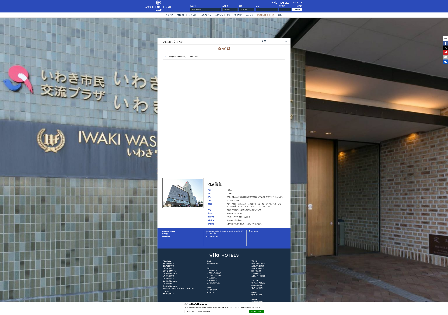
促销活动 (219, 15)
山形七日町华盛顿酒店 (214, 273)
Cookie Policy (166, 236)
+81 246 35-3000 (212, 236)
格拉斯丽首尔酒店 (257, 295)
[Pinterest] (445, 52)
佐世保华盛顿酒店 (257, 285)
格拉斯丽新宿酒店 (168, 268)
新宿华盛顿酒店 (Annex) (170, 273)
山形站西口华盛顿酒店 (214, 275)
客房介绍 (169, 15)
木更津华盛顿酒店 (168, 294)
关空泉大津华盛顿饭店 (258, 276)
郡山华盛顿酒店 (212, 278)
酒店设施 (192, 15)
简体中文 (296, 2)
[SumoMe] (445, 62)
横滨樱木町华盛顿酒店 (170, 286)
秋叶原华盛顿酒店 (168, 276)
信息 (228, 15)
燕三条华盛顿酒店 (212, 290)
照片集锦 (238, 15)
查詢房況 (297, 9)
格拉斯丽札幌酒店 (212, 263)
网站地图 (165, 234)
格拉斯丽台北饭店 (257, 302)
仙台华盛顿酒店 (212, 270)
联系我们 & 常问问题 (168, 231)
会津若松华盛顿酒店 (213, 283)
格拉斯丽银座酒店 (168, 263)
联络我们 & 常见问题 (265, 15)
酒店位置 (249, 15)
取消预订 (299, 6)
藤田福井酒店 (211, 292)
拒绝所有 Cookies (204, 311)
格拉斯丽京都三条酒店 (258, 263)
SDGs (280, 15)
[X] (445, 48)
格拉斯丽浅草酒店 (168, 278)
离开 (240, 6)
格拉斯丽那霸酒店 (257, 288)
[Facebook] (445, 43)
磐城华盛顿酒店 (212, 280)
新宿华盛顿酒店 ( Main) (170, 271)
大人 (257, 6)
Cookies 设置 (190, 311)
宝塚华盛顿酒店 (256, 271)
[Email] (445, 57)
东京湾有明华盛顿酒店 (170, 281)
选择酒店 (193, 6)
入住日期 (225, 6)
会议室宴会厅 (205, 15)
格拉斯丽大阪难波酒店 (258, 268)
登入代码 (282, 6)
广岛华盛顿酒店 (256, 273)
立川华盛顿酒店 (168, 283)
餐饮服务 (181, 15)
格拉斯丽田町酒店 (168, 266)
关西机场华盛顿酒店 (257, 266)
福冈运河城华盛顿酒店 (258, 283)
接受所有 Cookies (256, 311)
